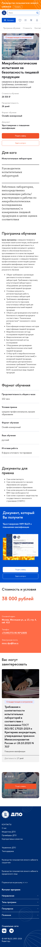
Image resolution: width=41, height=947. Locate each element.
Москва (7, 42)
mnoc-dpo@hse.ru (10, 643)
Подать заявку (20, 136)
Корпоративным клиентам (12, 839)
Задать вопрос (20, 143)
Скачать (17, 7)
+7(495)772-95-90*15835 (14, 632)
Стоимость (27, 28)
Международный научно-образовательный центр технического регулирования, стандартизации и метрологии (19, 46)
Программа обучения (11, 28)
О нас (4, 828)
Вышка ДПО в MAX (18, 930)
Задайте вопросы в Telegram (11, 930)
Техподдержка (8, 851)
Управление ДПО (9, 847)
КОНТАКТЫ (6, 824)
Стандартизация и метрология (18, 37)
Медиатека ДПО (9, 831)
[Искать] (37, 12)
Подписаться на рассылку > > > (15, 882)
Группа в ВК (4, 930)
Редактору (6, 941)
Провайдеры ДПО (9, 835)
